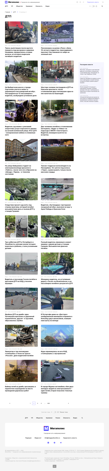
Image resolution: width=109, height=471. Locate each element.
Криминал (29, 6)
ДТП (14, 12)
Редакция (28, 438)
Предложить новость (93, 2)
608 (48, 403)
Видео (48, 6)
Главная (7, 12)
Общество (19, 6)
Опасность (39, 6)
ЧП (12, 6)
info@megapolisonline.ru (52, 438)
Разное (58, 418)
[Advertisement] (91, 35)
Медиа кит (38, 438)
